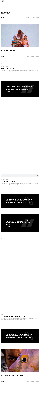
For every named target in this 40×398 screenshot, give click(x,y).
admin (28, 17)
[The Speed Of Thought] (20, 141)
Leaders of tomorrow (8, 51)
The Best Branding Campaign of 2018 (13, 316)
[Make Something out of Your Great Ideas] (20, 223)
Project (7, 49)
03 (6, 388)
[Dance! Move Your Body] (1, 64)
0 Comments (36, 17)
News (2, 314)
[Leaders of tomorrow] (20, 35)
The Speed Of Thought (8, 181)
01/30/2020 (32, 17)
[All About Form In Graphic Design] (20, 360)
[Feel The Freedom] (20, 89)
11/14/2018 (32, 56)
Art (1, 49)
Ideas (4, 49)
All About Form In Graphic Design (12, 376)
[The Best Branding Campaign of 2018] (20, 275)
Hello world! (5, 13)
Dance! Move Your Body (8, 68)
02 (4, 388)
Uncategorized (3, 11)
